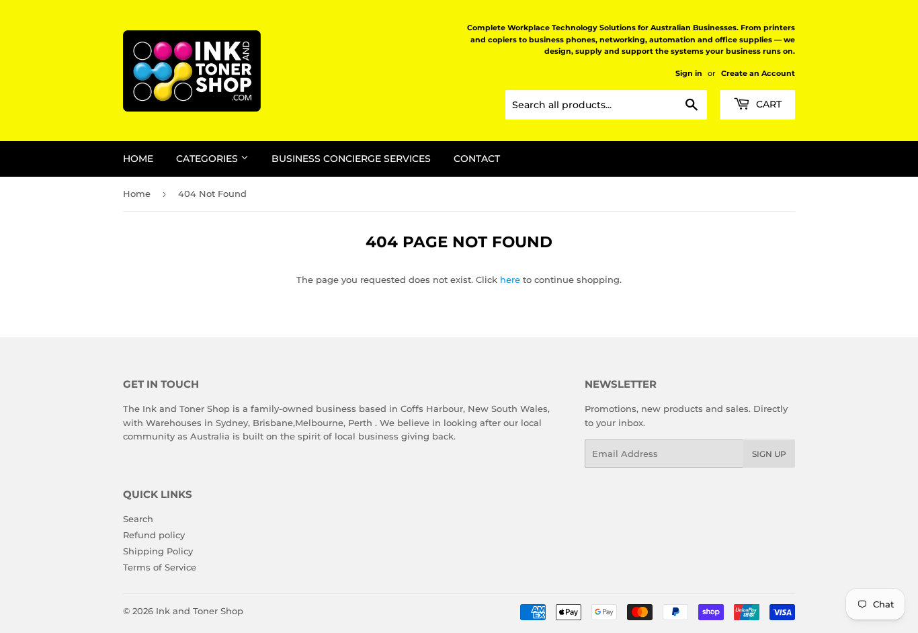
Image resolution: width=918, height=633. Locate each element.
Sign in (688, 73)
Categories (208, 159)
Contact (477, 159)
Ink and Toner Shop (199, 610)
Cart (767, 104)
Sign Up (769, 454)
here (510, 279)
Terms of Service (159, 567)
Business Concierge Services (351, 159)
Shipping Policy (158, 551)
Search (138, 518)
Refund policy (154, 535)
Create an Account (758, 73)
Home (138, 159)
